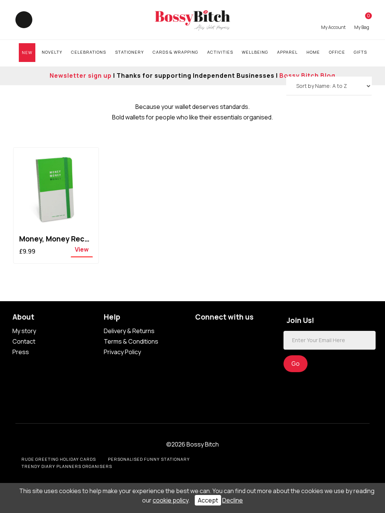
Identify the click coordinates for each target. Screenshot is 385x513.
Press (20, 352)
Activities (220, 52)
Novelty (52, 52)
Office (337, 52)
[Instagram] (246, 332)
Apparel (287, 52)
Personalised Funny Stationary (149, 459)
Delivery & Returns (129, 331)
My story (24, 331)
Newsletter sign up (81, 75)
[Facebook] (216, 332)
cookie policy (170, 500)
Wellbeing (255, 52)
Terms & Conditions (131, 341)
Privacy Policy (122, 352)
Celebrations (88, 52)
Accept (208, 500)
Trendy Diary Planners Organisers (66, 466)
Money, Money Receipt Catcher (74, 239)
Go (295, 363)
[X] (231, 332)
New (27, 52)
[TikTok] (201, 332)
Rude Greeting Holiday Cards (58, 459)
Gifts (360, 52)
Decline (232, 500)
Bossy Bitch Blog (307, 75)
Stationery (129, 52)
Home (313, 52)
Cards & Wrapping (175, 52)
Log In (333, 21)
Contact (23, 341)
